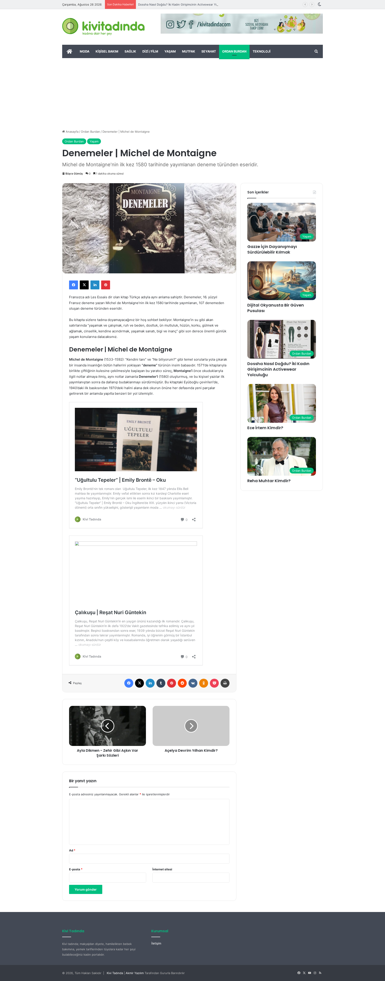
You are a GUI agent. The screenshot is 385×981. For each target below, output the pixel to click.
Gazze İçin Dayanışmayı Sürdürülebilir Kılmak (272, 249)
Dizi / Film (150, 51)
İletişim (156, 943)
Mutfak (188, 51)
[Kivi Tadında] (103, 27)
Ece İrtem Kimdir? (265, 428)
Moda (84, 51)
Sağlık (130, 51)
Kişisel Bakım (107, 51)
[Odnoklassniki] (203, 683)
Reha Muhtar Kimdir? (269, 480)
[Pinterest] (105, 284)
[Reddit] (182, 683)
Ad (72, 850)
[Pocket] (214, 683)
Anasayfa (71, 131)
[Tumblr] (160, 683)
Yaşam (170, 51)
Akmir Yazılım (135, 973)
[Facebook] (73, 284)
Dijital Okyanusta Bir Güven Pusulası (275, 307)
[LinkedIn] (94, 284)
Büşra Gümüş (74, 173)
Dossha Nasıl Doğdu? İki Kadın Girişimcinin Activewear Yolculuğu (182, 4)
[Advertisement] (192, 91)
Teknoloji (261, 51)
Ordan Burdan (234, 51)
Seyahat (208, 51)
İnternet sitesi (162, 869)
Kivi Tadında (115, 973)
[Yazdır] (225, 683)
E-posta (75, 869)
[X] (84, 284)
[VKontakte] (192, 683)
